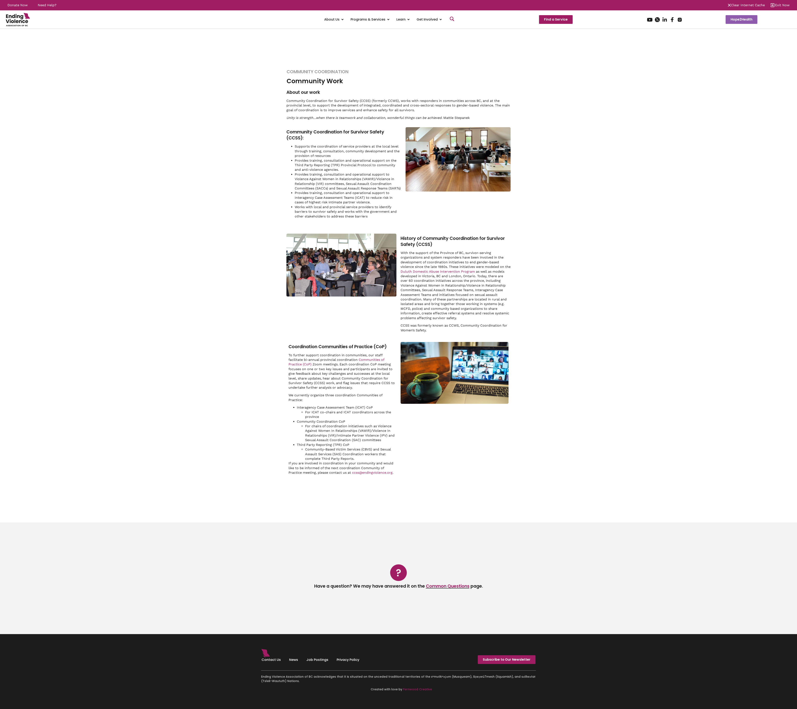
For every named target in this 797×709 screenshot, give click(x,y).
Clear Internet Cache (748, 5)
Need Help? (47, 5)
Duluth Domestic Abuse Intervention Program (438, 271)
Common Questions (447, 586)
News (293, 659)
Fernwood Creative (417, 689)
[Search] (452, 19)
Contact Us (271, 659)
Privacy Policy (348, 659)
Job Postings (317, 659)
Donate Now (17, 5)
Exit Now (782, 5)
